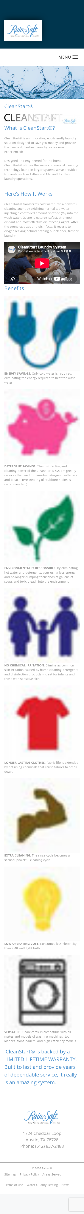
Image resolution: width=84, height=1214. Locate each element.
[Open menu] (69, 57)
